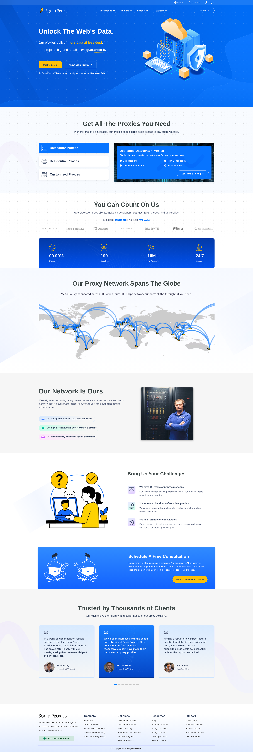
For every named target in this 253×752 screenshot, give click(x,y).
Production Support (195, 732)
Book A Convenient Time (188, 579)
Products (124, 10)
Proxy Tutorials (159, 732)
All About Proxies (160, 724)
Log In (211, 2)
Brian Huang (63, 665)
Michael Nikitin (123, 665)
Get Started (204, 10)
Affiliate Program (125, 736)
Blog (154, 720)
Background (106, 10)
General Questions (194, 724)
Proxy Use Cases (160, 728)
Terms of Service (92, 724)
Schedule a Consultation (129, 732)
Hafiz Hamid (182, 665)
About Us (88, 720)
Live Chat (196, 2)
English (180, 2)
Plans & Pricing (125, 728)
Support (160, 10)
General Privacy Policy (94, 732)
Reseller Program (126, 740)
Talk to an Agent (193, 736)
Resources (142, 10)
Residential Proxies (127, 720)
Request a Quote (193, 728)
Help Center (191, 720)
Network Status (159, 740)
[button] (115, 684)
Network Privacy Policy (95, 736)
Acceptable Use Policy (94, 728)
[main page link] (53, 716)
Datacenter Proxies (127, 724)
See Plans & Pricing (191, 173)
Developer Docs (159, 736)
